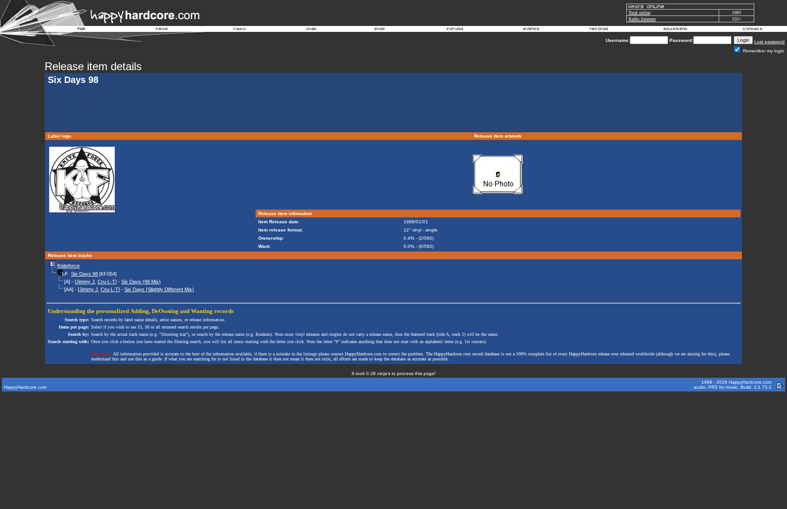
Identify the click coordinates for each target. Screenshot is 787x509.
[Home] (81, 30)
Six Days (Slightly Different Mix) (159, 289)
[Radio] (240, 30)
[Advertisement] (393, 109)
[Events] (531, 30)
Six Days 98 (84, 274)
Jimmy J (85, 281)
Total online (639, 12)
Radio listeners (642, 18)
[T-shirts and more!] (379, 30)
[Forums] (455, 30)
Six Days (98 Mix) (141, 281)
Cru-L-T (106, 281)
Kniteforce (68, 265)
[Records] (599, 30)
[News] (161, 30)
